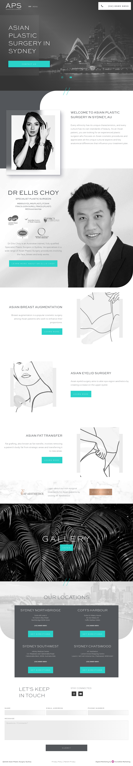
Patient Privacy (69, 761)
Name (8, 708)
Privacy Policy (57, 761)
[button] (33, 6)
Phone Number (96, 708)
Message (10, 718)
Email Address (54, 708)
